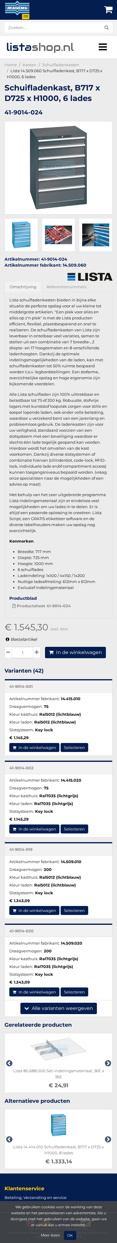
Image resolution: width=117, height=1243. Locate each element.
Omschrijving (23, 286)
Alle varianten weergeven (62, 1008)
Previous (9, 1063)
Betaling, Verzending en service (35, 1197)
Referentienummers (66, 286)
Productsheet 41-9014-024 (43, 605)
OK (70, 1235)
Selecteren (74, 747)
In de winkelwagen (78, 652)
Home (10, 64)
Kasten (29, 64)
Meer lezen (50, 1235)
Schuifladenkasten (60, 64)
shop (40, 47)
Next (107, 1063)
